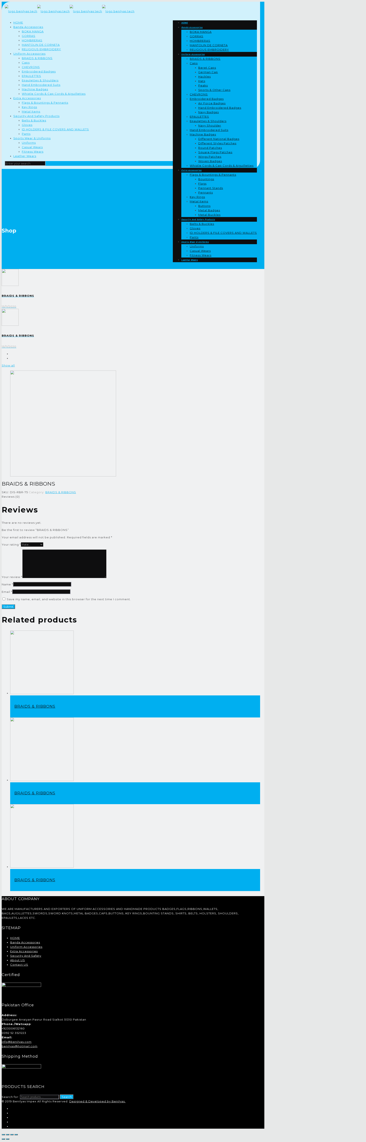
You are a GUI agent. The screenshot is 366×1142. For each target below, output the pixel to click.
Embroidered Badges (39, 71)
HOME (18, 22)
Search (67, 1097)
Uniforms (29, 142)
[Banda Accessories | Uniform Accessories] (69, 11)
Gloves (27, 125)
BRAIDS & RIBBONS (37, 58)
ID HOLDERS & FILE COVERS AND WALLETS (55, 129)
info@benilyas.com (17, 1041)
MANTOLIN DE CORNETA (41, 44)
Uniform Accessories (29, 53)
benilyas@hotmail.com (19, 1046)
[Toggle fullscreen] (12, 1134)
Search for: (10, 1097)
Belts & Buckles (34, 120)
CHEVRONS (31, 67)
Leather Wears (24, 156)
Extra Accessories (27, 98)
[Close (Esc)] (3, 1134)
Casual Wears (32, 147)
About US (17, 960)
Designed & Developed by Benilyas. (97, 1101)
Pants (26, 133)
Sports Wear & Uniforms (32, 138)
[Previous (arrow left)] (3, 1139)
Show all (8, 365)
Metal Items (31, 111)
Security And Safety (25, 955)
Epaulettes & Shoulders (40, 80)
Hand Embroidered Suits (41, 84)
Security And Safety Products (36, 116)
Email (7, 591)
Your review (12, 577)
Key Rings (29, 107)
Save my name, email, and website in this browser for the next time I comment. (69, 599)
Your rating (11, 544)
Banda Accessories (28, 27)
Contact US (19, 964)
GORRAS (28, 36)
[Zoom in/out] (16, 1134)
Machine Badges (35, 89)
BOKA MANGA (33, 31)
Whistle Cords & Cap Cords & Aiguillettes (54, 93)
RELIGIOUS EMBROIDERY (41, 49)
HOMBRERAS (32, 40)
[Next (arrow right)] (7, 1139)
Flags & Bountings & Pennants (45, 102)
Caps (26, 62)
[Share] (7, 1134)
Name (7, 584)
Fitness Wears (32, 151)
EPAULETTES (31, 76)
